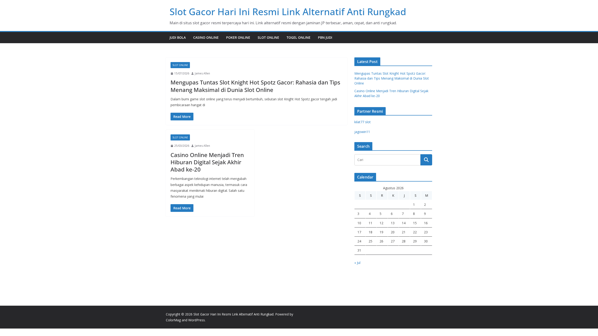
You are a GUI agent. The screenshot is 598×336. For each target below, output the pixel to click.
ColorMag (173, 320)
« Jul (357, 262)
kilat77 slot (362, 122)
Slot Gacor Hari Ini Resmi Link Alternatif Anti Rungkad (288, 11)
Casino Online (206, 37)
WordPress (196, 320)
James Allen (202, 73)
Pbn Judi (325, 37)
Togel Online (298, 37)
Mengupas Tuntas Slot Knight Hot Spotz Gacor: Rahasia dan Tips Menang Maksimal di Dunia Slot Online (255, 85)
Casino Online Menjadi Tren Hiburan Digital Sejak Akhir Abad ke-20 (207, 162)
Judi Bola (178, 37)
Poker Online (238, 37)
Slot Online (268, 37)
